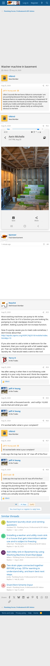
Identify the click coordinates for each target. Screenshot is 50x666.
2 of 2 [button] (32, 504)
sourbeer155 (11, 527)
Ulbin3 (5, 70)
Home (35, 613)
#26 (47, 421)
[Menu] (4, 3)
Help (30, 613)
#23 (47, 312)
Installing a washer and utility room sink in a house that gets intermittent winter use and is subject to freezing (27, 538)
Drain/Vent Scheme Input (20, 584)
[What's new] (41, 3)
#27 (47, 441)
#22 (47, 126)
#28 (47, 470)
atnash (9, 587)
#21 (47, 85)
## (48, 244)
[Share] (43, 85)
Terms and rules (8, 613)
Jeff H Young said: (9, 90)
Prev (24, 504)
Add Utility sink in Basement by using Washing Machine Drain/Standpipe (25, 553)
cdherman (10, 544)
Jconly (9, 577)
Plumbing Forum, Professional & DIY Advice (32, 527)
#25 (47, 398)
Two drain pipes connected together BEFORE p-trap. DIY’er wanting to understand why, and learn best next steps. (25, 570)
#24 (47, 367)
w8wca (9, 557)
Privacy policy (21, 613)
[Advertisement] (25, 39)
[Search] (46, 3)
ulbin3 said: (7, 475)
